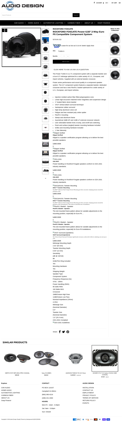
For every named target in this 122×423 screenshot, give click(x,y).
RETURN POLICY (89, 400)
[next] (117, 361)
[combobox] (40, 15)
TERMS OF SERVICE (90, 398)
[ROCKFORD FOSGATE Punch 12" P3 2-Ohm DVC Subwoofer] (115, 54)
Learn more (57, 143)
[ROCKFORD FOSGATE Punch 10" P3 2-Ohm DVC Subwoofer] (115, 67)
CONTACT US (88, 390)
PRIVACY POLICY (89, 395)
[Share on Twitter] (63, 332)
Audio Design (13, 419)
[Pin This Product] (67, 332)
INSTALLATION (88, 388)
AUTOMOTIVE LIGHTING (53, 23)
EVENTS (86, 403)
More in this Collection (115, 29)
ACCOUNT (99, 3)
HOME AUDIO (33, 23)
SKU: (54, 51)
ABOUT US (89, 23)
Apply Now (90, 46)
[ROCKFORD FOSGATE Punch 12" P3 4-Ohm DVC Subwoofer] (115, 79)
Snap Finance (104, 23)
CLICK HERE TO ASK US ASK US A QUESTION (71, 69)
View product (17, 360)
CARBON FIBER (74, 23)
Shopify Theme (20, 419)
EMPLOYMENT (88, 393)
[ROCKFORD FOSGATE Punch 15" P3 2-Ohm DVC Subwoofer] (115, 42)
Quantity (55, 56)
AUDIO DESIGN (36, 419)
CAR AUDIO (19, 23)
